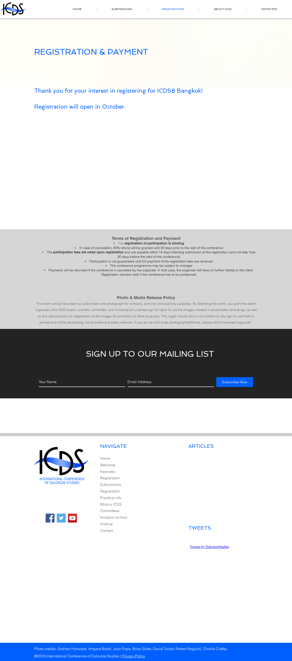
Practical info (110, 497)
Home (105, 458)
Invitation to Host (113, 517)
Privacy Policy (133, 656)
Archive (106, 524)
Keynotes (107, 471)
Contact (106, 530)
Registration (110, 478)
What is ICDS (111, 504)
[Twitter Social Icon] (61, 518)
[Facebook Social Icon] (50, 518)
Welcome (107, 465)
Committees (110, 510)
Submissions (110, 484)
